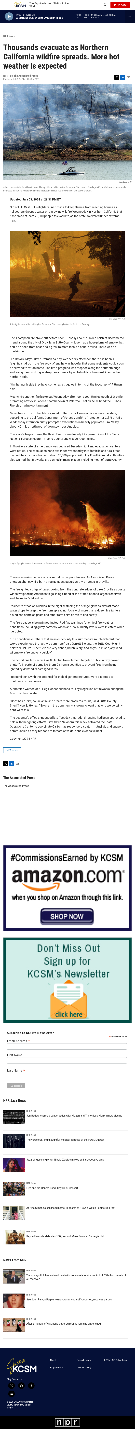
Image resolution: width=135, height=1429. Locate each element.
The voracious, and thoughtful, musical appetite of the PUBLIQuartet (65, 1139)
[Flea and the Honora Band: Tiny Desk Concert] (14, 1189)
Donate (122, 5)
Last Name (16, 1070)
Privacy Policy (84, 1367)
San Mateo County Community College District (20, 1405)
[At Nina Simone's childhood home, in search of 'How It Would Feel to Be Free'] (14, 1213)
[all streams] (130, 16)
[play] (9, 16)
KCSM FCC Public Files (115, 1360)
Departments (84, 1360)
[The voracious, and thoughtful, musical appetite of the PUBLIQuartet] (14, 1141)
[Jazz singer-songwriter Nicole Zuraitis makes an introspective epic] (14, 1165)
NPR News (9, 36)
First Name (14, 1055)
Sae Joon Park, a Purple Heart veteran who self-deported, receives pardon (69, 1299)
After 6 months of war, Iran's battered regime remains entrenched (63, 1323)
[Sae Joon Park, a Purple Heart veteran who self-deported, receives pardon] (14, 1301)
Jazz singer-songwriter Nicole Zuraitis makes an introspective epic (65, 1159)
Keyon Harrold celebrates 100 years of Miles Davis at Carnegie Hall (65, 1236)
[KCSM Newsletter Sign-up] (67, 980)
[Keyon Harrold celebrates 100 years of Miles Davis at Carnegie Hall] (14, 1237)
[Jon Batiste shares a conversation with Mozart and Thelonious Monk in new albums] (14, 1117)
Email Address (18, 1040)
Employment (56, 1367)
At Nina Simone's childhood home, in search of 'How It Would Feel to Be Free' (70, 1207)
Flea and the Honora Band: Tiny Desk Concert (52, 1188)
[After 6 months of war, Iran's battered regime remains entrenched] (14, 1325)
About (53, 1360)
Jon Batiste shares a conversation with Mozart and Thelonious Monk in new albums (74, 1115)
